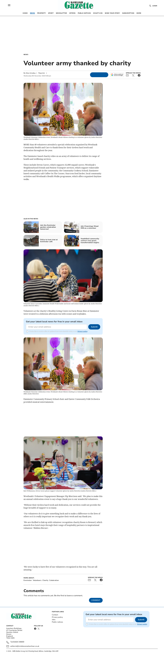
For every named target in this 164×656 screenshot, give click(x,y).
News (26, 54)
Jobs (53, 619)
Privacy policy (57, 617)
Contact (55, 615)
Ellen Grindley (31, 73)
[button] (9, 5)
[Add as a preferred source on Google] (117, 75)
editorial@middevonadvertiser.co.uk (24, 646)
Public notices (57, 622)
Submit (94, 327)
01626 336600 (18, 642)
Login (154, 6)
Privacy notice (82, 331)
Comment (95, 600)
